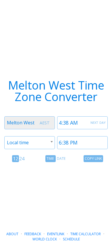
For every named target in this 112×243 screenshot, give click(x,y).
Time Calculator (85, 233)
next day (98, 122)
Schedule (71, 239)
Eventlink (55, 233)
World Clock (44, 239)
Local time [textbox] (18, 142)
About (12, 233)
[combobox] (29, 122)
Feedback (32, 233)
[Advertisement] (56, 194)
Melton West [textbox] (20, 122)
